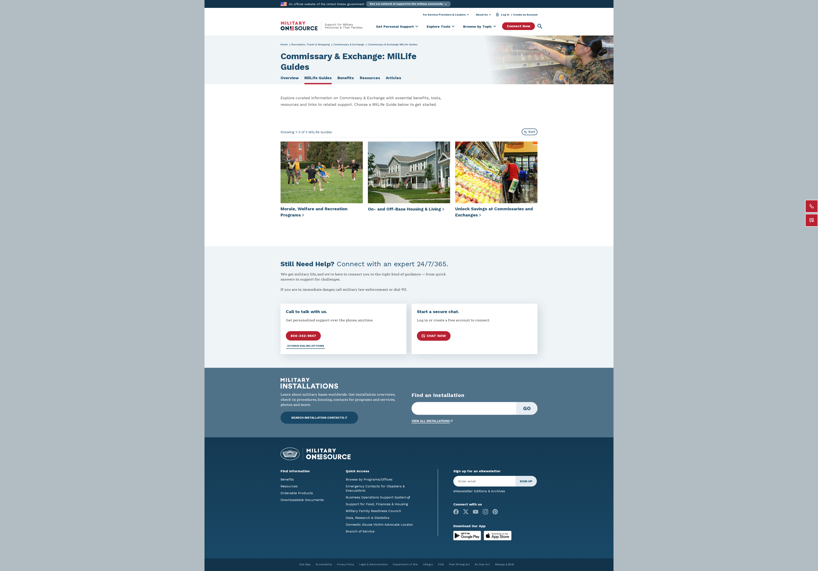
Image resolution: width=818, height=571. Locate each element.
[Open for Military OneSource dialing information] (811, 206)
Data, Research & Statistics (367, 518)
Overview (290, 78)
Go (527, 408)
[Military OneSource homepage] (303, 25)
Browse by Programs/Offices (369, 479)
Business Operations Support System (376, 497)
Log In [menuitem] (505, 14)
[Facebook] (456, 511)
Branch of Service (360, 531)
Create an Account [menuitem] (525, 14)
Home (284, 44)
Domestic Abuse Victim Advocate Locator (379, 524)
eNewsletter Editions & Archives (479, 491)
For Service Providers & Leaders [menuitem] (444, 14)
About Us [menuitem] (482, 14)
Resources (370, 78)
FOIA (441, 564)
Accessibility (324, 564)
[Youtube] (475, 511)
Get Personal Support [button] (395, 26)
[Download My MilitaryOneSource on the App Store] (497, 535)
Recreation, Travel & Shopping (310, 44)
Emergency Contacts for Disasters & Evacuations (375, 488)
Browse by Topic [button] (477, 26)
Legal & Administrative (373, 564)
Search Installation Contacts (317, 417)
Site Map (305, 564)
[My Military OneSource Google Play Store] (467, 535)
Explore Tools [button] (438, 26)
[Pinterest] (495, 511)
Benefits (345, 78)
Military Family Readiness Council (373, 511)
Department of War (405, 564)
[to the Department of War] (284, 4)
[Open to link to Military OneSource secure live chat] (811, 220)
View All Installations (431, 421)
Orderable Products (297, 493)
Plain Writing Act (459, 564)
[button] (408, 4)
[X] (465, 511)
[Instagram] (485, 511)
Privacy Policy (345, 564)
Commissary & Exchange (348, 44)
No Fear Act (482, 564)
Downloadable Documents (302, 500)
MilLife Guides (318, 78)
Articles (393, 78)
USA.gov (428, 564)
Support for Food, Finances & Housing (377, 504)
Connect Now (518, 26)
